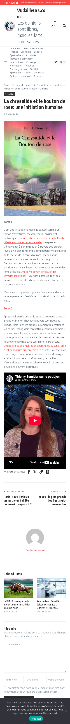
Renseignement (18, 69)
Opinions (15, 48)
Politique (29, 65)
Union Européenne (33, 48)
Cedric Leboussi (35, 550)
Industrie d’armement (21, 58)
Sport (28, 72)
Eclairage (31, 62)
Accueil (7, 85)
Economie (26, 51)
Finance (14, 51)
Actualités (30, 55)
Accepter (36, 718)
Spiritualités (16, 55)
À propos (39, 76)
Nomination (16, 65)
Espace (38, 51)
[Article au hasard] (56, 62)
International (17, 62)
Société (34, 69)
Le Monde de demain (24, 85)
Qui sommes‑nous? (20, 76)
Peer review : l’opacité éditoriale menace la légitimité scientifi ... (48, 604)
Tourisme (39, 72)
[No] (65, 711)
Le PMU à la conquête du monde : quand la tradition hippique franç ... (17, 604)
